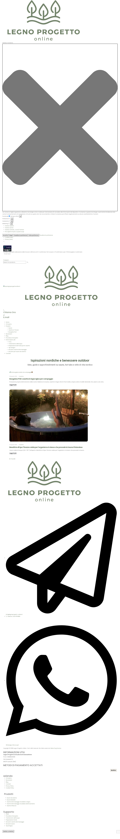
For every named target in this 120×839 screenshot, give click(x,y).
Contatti (8, 353)
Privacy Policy (9, 239)
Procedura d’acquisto (12, 338)
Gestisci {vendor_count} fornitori (14, 230)
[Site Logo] (53, 286)
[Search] (27, 262)
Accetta (5, 235)
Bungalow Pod (12, 332)
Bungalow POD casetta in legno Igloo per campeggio (31, 379)
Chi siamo (9, 324)
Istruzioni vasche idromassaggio (17, 349)
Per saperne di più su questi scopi (14, 231)
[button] (60, 127)
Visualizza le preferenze (20, 235)
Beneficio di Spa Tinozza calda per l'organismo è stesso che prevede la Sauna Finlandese (45, 447)
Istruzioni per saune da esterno (17, 351)
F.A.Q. (10, 342)
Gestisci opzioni (9, 226)
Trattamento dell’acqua (15, 344)
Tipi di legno (11, 347)
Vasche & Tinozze (13, 330)
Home (7, 322)
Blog (7, 336)
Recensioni (9, 334)
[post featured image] (20, 372)
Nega (10, 235)
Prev (12, 459)
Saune (10, 328)
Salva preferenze (34, 235)
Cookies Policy (9, 237)
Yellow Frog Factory (55, 748)
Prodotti (8, 326)
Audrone (21, 376)
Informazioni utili (10, 340)
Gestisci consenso (8, 831)
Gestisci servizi (9, 228)
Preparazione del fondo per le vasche (19, 345)
